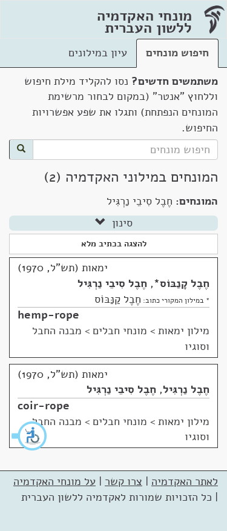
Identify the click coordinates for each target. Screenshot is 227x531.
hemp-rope (48, 315)
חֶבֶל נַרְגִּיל (186, 389)
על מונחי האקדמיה (54, 481)
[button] (30, 436)
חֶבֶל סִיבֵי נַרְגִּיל (112, 283)
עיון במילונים (97, 52)
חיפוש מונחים (177, 52)
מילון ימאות (183, 330)
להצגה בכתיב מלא (113, 243)
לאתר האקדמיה (184, 481)
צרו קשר (123, 481)
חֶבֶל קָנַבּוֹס (184, 283)
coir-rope (44, 405)
